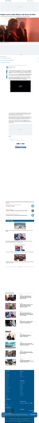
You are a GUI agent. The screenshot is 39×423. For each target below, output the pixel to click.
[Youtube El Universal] (26, 403)
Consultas (6, 398)
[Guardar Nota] (6, 77)
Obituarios (21, 385)
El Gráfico (21, 388)
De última (6, 395)
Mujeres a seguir (7, 374)
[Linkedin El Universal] (31, 403)
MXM (6, 392)
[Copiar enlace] (6, 76)
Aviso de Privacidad (30, 418)
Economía (6, 386)
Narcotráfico (7, 383)
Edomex (21, 372)
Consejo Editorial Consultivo (12, 418)
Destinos (6, 396)
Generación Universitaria (21, 387)
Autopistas (6, 397)
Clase (6, 400)
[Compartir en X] (6, 71)
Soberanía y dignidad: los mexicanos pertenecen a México (17, 210)
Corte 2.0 (6, 373)
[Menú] (33, 1)
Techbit (6, 393)
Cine (9, 65)
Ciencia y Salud (7, 391)
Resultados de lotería (22, 395)
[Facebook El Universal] (22, 403)
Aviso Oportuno (22, 383)
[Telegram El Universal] (20, 403)
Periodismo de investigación (7, 375)
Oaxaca (21, 373)
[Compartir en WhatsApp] (6, 73)
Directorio (7, 418)
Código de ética (19, 418)
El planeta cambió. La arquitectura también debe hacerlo (16, 215)
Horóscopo (21, 393)
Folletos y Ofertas (22, 382)
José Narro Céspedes (9, 209)
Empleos (21, 384)
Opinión (7, 203)
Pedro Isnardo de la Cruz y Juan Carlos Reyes (13, 204)
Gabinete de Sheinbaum (7, 378)
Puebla (21, 374)
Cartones (6, 385)
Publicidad (26, 418)
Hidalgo (21, 375)
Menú (6, 394)
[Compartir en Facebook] (6, 70)
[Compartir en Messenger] (6, 74)
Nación (6, 372)
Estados (6, 382)
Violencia (23, 418)
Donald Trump (7, 380)
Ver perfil (10, 67)
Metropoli (6, 381)
